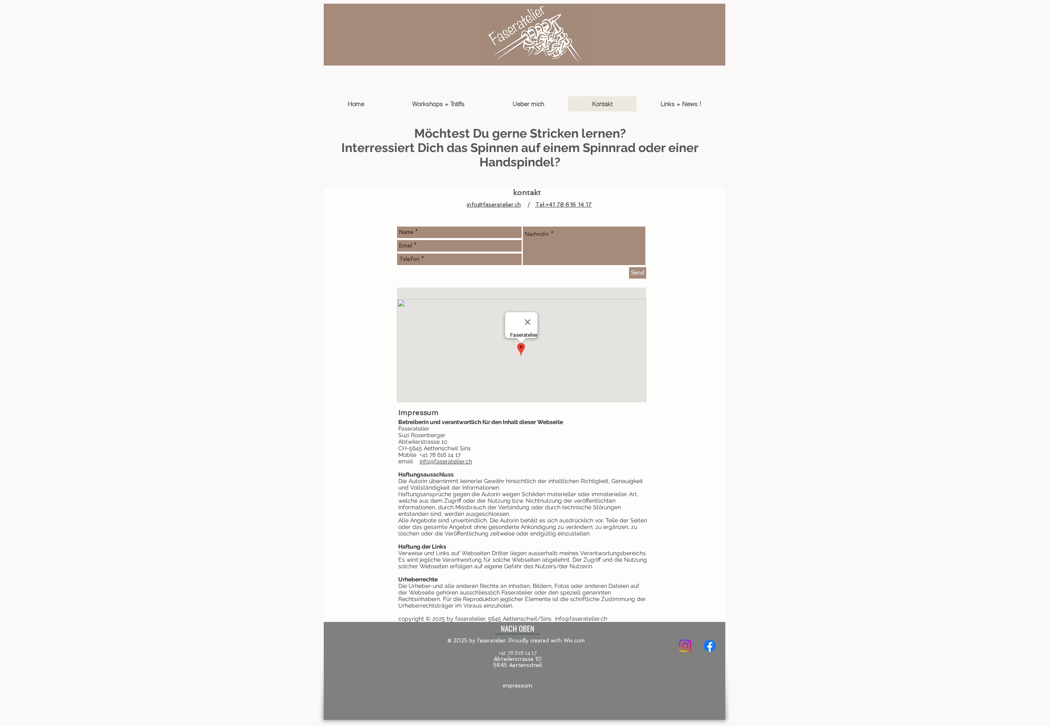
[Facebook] (710, 646)
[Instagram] (685, 646)
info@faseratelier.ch (494, 204)
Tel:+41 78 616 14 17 (563, 204)
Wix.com (574, 641)
